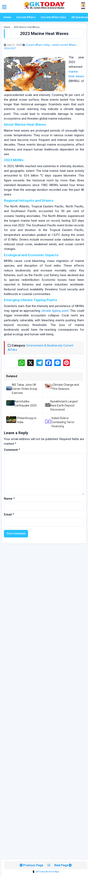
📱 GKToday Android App (45, 871)
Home (7, 17)
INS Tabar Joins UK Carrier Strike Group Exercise (24, 389)
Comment (12, 450)
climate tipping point (55, 311)
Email (9, 514)
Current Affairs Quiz (53, 17)
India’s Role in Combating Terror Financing (63, 422)
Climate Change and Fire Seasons (66, 386)
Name (9, 498)
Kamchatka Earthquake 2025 (26, 403)
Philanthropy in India (26, 420)
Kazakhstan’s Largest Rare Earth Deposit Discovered (64, 405)
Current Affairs (25, 17)
